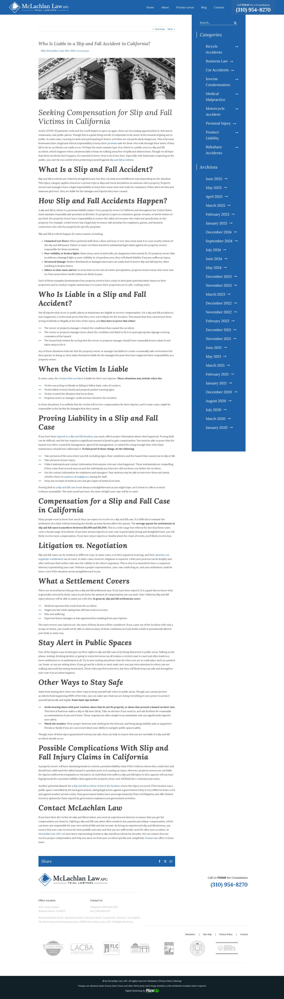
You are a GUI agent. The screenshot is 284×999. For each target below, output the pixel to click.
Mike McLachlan (49, 50)
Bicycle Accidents (214, 49)
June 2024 (214, 258)
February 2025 (217, 214)
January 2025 (216, 223)
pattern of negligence (77, 476)
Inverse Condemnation (218, 82)
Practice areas (211, 442)
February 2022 (217, 321)
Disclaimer (190, 934)
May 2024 (213, 267)
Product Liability (212, 135)
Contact (149, 837)
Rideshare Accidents (214, 150)
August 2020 (216, 401)
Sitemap (177, 981)
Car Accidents (217, 70)
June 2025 (214, 178)
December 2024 (218, 232)
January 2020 (216, 427)
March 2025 (215, 205)
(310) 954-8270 (229, 884)
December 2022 (219, 303)
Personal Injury (83, 51)
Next (170, 29)
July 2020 (213, 409)
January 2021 (216, 383)
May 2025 (214, 187)
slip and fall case (66, 487)
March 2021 (215, 365)
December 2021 (218, 330)
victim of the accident (71, 378)
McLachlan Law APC (49, 833)
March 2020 (215, 418)
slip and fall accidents (121, 159)
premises (112, 143)
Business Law (217, 61)
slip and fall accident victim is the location (97, 785)
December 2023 (219, 276)
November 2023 (219, 285)
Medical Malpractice (215, 96)
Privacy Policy (225, 934)
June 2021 (214, 347)
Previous (160, 29)
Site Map (207, 934)
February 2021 (217, 374)
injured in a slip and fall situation (75, 436)
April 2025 (214, 196)
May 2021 (213, 356)
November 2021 (218, 338)
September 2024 (219, 241)
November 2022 (219, 312)
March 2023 (215, 294)
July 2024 (213, 250)
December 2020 (219, 392)
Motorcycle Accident (215, 111)
